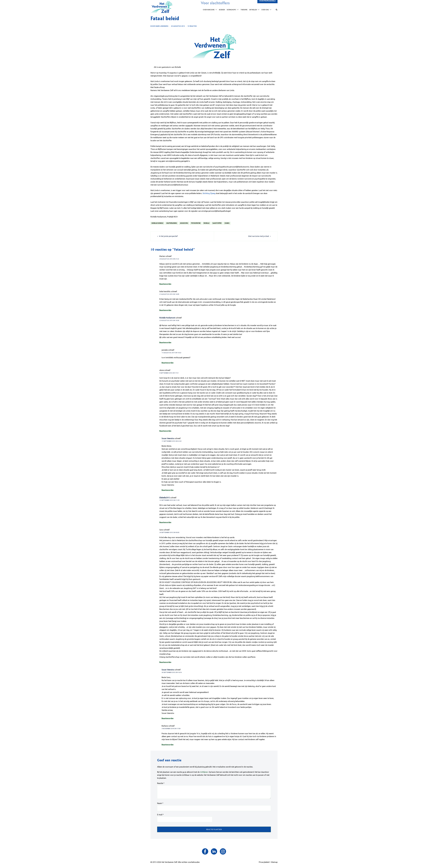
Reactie (160, 783)
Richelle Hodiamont (167, 318)
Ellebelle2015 (164, 498)
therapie (244, 10)
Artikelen (253, 10)
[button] (277, 10)
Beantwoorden (165, 284)
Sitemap (274, 862)
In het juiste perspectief (168, 236)
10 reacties (192, 26)
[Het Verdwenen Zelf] (161, 7)
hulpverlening (171, 223)
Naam (160, 803)
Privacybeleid (264, 862)
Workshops (231, 10)
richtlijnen (204, 772)
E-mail (160, 815)
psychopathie (196, 223)
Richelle (206, 223)
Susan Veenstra (168, 438)
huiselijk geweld (157, 223)
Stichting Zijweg (209, 193)
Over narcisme (209, 10)
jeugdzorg (184, 223)
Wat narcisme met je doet (258, 236)
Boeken (222, 10)
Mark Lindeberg (161, 26)
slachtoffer (217, 223)
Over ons (265, 10)
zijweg (227, 223)
